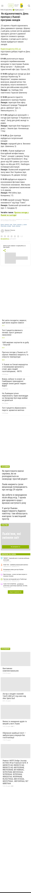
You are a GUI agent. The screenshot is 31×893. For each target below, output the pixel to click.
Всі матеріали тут (15, 547)
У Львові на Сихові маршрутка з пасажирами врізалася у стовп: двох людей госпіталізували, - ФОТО (15, 368)
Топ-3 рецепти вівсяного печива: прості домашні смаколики (12, 332)
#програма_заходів (6, 226)
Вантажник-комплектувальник (11, 669)
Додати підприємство (15, 592)
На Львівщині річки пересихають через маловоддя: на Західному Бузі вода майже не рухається (15, 396)
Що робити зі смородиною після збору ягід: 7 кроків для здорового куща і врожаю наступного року (14, 498)
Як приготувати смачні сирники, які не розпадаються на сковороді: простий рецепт (14, 475)
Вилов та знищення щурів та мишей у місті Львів (15, 722)
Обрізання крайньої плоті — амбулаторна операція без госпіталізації (14, 735)
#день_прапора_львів (6, 224)
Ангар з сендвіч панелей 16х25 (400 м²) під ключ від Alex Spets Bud (14, 696)
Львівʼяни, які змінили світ (11, 536)
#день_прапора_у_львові (20, 224)
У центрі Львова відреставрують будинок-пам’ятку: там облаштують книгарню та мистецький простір (15, 513)
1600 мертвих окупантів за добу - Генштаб (15, 343)
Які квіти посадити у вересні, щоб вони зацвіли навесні (14, 321)
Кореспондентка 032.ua (11, 49)
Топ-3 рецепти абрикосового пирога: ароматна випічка (14, 409)
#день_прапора (16, 226)
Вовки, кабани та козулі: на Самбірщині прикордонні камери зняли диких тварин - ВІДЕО (14, 382)
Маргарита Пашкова (10, 230)
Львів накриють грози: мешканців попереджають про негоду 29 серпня (14, 487)
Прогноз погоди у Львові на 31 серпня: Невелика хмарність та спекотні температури (15, 354)
